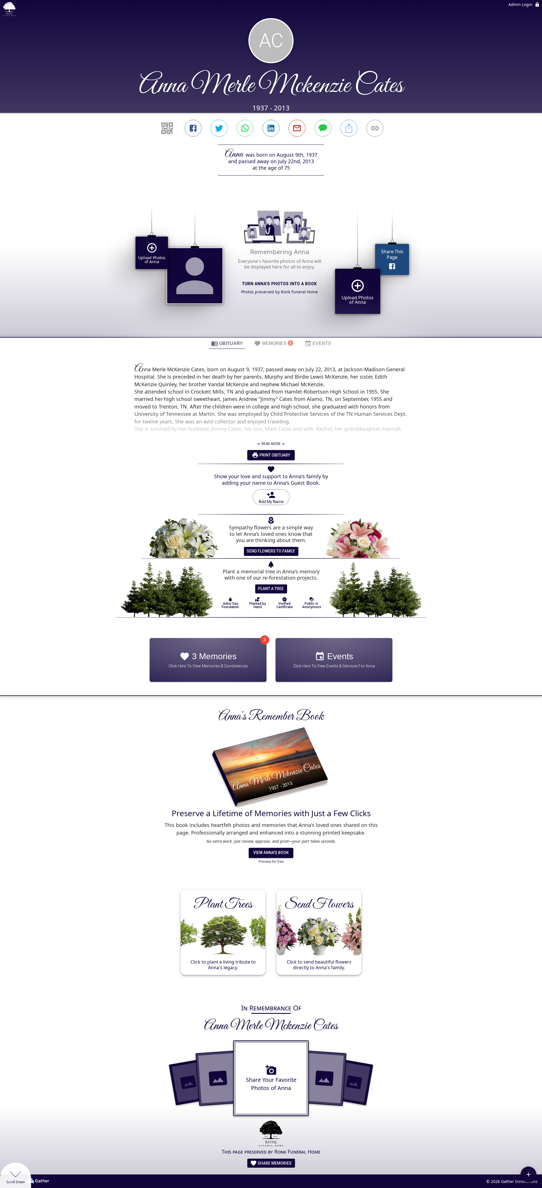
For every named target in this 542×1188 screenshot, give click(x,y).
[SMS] (322, 128)
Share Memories (274, 1163)
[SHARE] (348, 128)
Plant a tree (271, 588)
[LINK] (374, 128)
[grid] (271, 266)
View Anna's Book (271, 852)
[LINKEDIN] (271, 128)
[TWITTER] (219, 128)
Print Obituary (274, 455)
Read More (271, 444)
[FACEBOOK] (193, 128)
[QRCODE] (167, 128)
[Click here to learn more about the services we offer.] (271, 1134)
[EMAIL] (297, 128)
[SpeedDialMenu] (528, 1174)
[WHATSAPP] (245, 128)
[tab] (227, 343)
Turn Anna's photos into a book (279, 283)
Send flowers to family (271, 551)
